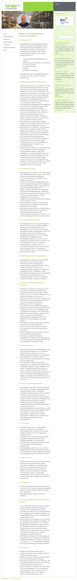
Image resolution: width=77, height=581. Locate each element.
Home (5, 34)
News (4, 50)
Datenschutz (17, 578)
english (57, 4)
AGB (11, 578)
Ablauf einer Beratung (9, 47)
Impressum (5, 578)
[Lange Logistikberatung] (12, 10)
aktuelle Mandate (8, 42)
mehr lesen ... (60, 54)
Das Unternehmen (8, 36)
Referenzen (6, 39)
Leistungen (6, 45)
